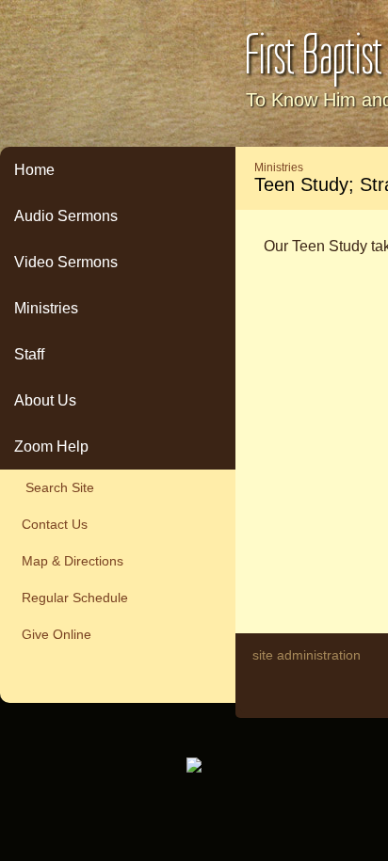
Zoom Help (51, 446)
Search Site (54, 487)
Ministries (46, 308)
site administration (306, 654)
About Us (45, 400)
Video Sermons (66, 262)
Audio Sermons (66, 216)
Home (34, 170)
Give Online (52, 634)
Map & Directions (68, 560)
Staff (29, 354)
